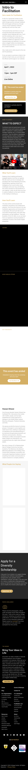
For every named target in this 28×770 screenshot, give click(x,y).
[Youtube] (23, 735)
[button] (7, 694)
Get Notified (9, 97)
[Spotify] (20, 735)
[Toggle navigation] (25, 2)
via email (14, 621)
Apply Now (5, 591)
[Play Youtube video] (14, 161)
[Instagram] (10, 735)
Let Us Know (10, 111)
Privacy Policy (11, 767)
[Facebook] (7, 735)
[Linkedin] (17, 735)
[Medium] (14, 735)
